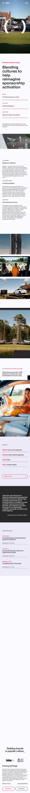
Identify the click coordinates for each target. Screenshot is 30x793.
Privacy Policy (6, 783)
